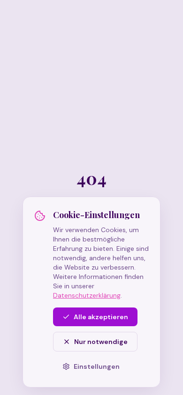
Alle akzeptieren (101, 317)
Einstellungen (97, 366)
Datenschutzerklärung (87, 295)
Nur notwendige (101, 341)
